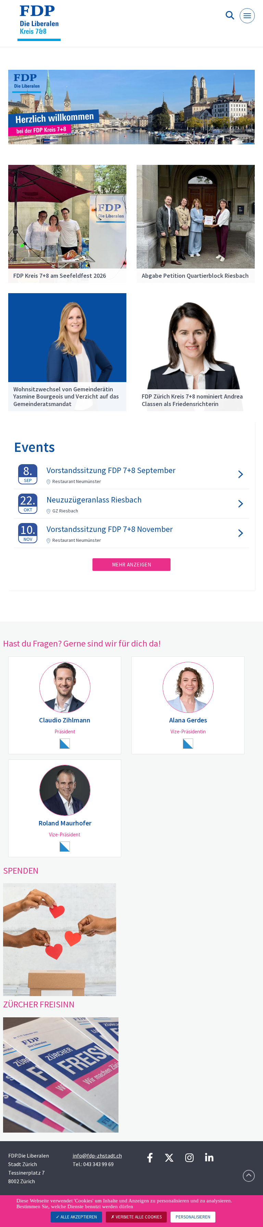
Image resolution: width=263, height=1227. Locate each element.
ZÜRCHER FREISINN (39, 1004)
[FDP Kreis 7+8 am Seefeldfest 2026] (67, 223)
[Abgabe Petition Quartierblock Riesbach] (196, 223)
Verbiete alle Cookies (138, 1217)
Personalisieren (193, 1217)
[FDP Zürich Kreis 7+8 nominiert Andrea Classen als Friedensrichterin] (196, 351)
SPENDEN (21, 870)
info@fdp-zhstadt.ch (97, 1155)
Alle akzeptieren (78, 1217)
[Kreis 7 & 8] (41, 26)
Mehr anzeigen (131, 564)
